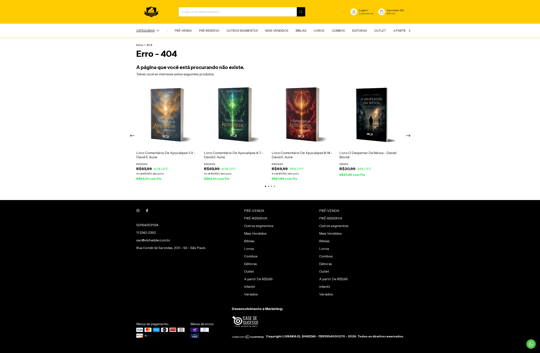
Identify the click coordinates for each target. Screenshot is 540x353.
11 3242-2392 (146, 232)
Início (139, 45)
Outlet (380, 30)
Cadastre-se (366, 13)
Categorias (145, 30)
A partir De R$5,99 (258, 279)
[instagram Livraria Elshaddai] (138, 210)
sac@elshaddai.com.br (153, 240)
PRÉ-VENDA (183, 30)
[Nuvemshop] (248, 337)
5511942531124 (147, 225)
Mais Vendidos (276, 30)
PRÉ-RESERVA (209, 30)
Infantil (249, 286)
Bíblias (301, 30)
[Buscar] (301, 11)
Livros (319, 30)
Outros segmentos (242, 30)
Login (363, 10)
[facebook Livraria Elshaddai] (147, 210)
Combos (338, 30)
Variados (251, 294)
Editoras (359, 30)
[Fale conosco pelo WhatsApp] (531, 344)
